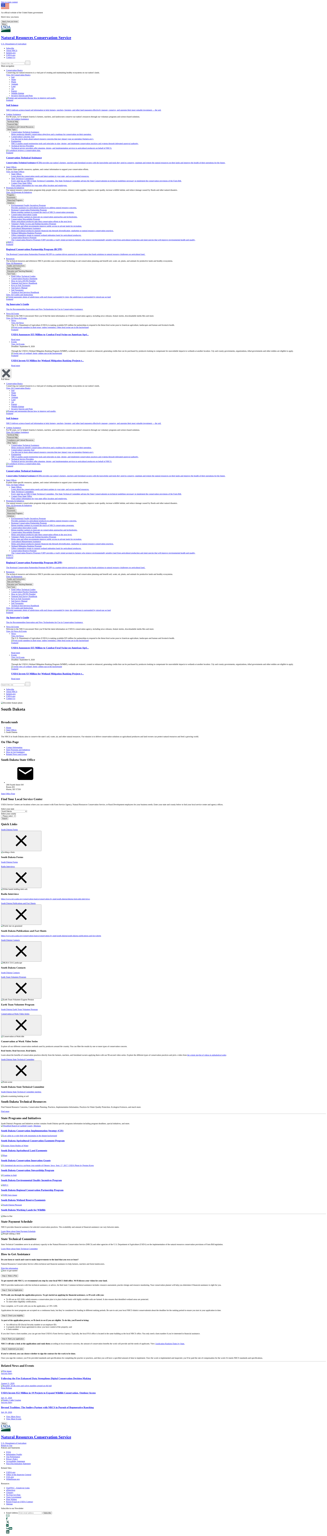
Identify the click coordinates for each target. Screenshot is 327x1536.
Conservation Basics (14, 70)
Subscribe (10, 48)
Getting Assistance (13, 114)
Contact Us (10, 57)
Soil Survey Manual (19, 288)
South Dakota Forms (9, 862)
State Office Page (8, 794)
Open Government (13, 1497)
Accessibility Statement (15, 1461)
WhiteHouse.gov (13, 1479)
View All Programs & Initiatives (19, 192)
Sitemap (9, 1504)
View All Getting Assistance (17, 119)
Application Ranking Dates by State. (170, 1344)
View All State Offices (15, 172)
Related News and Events (16, 754)
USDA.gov (10, 55)
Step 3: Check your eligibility (12, 1316)
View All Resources (14, 263)
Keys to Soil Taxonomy (20, 285)
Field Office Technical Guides (23, 276)
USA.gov (10, 1477)
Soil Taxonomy (17, 290)
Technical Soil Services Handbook (25, 292)
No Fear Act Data (13, 1495)
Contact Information (14, 747)
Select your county (8, 814)
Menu (4, 24)
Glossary (9, 1492)
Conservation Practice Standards (24, 278)
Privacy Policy (12, 1459)
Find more (5, 1111)
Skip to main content (9, 2)
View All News (17, 323)
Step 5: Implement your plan (12, 1349)
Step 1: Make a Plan (9, 1276)
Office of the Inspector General (18, 1475)
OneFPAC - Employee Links (18, 1488)
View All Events (18, 344)
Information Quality (14, 1454)
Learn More (18, 1231)
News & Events (12, 313)
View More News (13, 1417)
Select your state (7, 809)
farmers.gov (11, 53)
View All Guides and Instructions (19, 295)
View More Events (13, 1419)
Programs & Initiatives (15, 188)
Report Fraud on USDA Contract (19, 1502)
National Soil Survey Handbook (24, 283)
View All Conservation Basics (18, 75)
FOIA (8, 1452)
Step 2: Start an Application (12, 1290)
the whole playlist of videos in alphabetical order (206, 1055)
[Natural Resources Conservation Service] (163, 29)
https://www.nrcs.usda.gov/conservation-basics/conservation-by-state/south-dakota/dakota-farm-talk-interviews (45, 899)
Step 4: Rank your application (13, 1339)
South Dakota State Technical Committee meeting (21, 1092)
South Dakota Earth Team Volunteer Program (19, 1009)
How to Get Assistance (15, 752)
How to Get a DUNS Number (23, 281)
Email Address (12, 1513)
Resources (10, 259)
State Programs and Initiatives (18, 750)
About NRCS (11, 50)
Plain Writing (11, 1499)
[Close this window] (21, 841)
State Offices (11, 167)
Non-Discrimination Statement (18, 1464)
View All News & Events (16, 318)
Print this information (9, 1268)
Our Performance (13, 1457)
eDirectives (10, 1490)
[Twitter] (2, 717)
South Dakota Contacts (10, 973)
